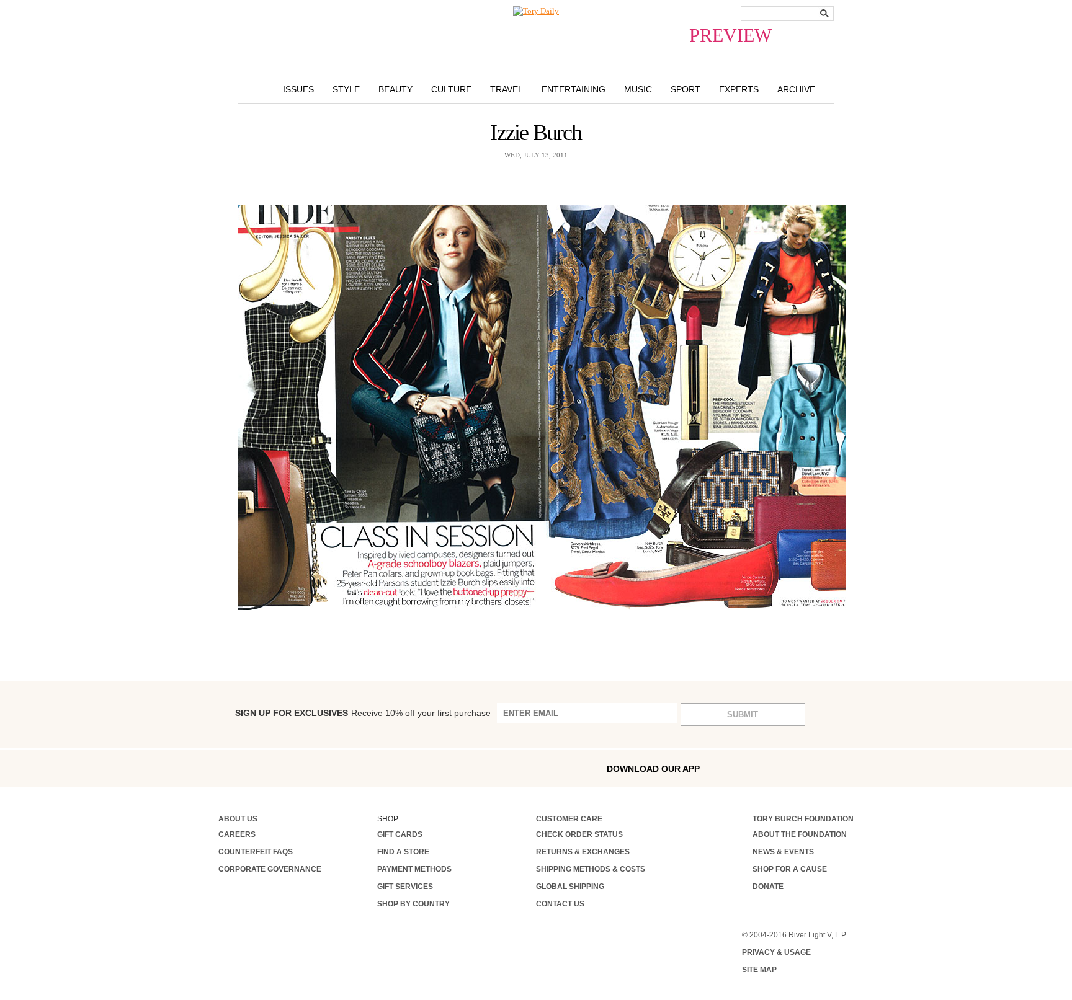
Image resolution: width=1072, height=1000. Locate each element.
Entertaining (573, 89)
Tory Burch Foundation (803, 819)
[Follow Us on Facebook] (222, 767)
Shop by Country (413, 904)
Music (638, 89)
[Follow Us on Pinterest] (354, 767)
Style (346, 89)
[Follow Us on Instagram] (248, 767)
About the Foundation (800, 834)
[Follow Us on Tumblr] (302, 767)
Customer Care (569, 819)
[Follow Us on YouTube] (381, 769)
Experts (739, 89)
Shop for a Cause (790, 869)
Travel (506, 89)
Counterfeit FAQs (255, 851)
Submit (742, 714)
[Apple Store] (791, 767)
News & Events (783, 851)
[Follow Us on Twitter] (328, 767)
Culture (451, 89)
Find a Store (403, 851)
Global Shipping (570, 886)
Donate (768, 886)
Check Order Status (579, 834)
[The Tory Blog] (536, 11)
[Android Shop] (818, 768)
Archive (796, 89)
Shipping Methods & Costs (590, 869)
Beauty (395, 89)
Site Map (759, 969)
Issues (298, 89)
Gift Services (405, 886)
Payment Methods (414, 869)
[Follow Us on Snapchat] (275, 768)
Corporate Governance (269, 869)
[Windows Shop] (844, 768)
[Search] (824, 13)
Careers (237, 834)
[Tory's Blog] (411, 771)
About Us (237, 819)
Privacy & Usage (776, 952)
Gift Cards (399, 834)
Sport (685, 89)
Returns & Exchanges (583, 851)
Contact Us (560, 904)
